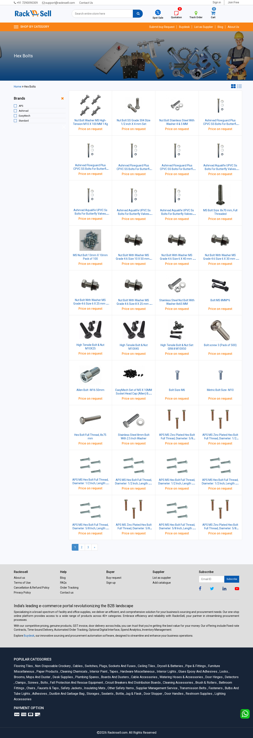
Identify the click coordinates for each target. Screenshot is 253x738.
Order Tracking (69, 587)
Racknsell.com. (118, 732)
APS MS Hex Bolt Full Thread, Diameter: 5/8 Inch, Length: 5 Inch (177, 528)
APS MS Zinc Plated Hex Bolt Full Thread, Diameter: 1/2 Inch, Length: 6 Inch (220, 438)
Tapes (113, 671)
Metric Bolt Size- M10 (220, 390)
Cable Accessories (144, 677)
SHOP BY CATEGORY (34, 26)
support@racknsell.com (60, 2)
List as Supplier (203, 26)
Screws (32, 682)
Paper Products (47, 671)
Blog (220, 26)
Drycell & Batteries (170, 666)
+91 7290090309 (27, 2)
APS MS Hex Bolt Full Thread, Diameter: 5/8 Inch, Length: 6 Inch (90, 528)
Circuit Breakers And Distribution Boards (132, 682)
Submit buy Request (162, 26)
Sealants (107, 694)
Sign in (217, 2)
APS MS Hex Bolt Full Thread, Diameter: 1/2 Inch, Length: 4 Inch (90, 483)
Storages (92, 694)
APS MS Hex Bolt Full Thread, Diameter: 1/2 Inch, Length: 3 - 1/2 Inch (176, 483)
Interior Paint (98, 671)
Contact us (67, 592)
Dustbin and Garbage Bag (66, 694)
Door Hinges (213, 677)
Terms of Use (22, 582)
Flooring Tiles (24, 666)
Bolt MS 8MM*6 (220, 300)
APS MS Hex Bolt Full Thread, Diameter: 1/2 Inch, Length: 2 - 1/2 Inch (220, 483)
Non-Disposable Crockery (53, 666)
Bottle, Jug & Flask (128, 694)
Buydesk (184, 26)
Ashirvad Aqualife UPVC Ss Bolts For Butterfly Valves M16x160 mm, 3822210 (220, 169)
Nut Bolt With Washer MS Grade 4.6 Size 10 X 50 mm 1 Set (134, 259)
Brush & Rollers (205, 682)
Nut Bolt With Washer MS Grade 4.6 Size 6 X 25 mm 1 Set (90, 303)
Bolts (44, 682)
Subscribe (232, 579)
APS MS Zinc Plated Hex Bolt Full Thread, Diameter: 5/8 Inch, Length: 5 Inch (134, 528)
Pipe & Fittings (195, 666)
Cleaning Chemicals (73, 671)
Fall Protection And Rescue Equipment (76, 682)
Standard (24, 120)
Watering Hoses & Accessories (181, 677)
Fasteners (215, 688)
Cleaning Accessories (177, 682)
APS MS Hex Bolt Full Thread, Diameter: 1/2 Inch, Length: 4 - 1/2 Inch (133, 483)
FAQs (63, 582)
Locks (223, 671)
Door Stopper (152, 694)
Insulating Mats (94, 688)
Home (17, 86)
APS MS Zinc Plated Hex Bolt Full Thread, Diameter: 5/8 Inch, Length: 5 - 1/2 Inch (220, 528)
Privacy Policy (22, 592)
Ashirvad (23, 110)
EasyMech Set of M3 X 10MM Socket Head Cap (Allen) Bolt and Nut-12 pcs (133, 393)
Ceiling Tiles (146, 666)
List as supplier (162, 577)
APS (21, 106)
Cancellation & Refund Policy (31, 587)
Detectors (231, 677)
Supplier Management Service (156, 688)
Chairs (30, 688)
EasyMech (24, 115)
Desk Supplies (62, 677)
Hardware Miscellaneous (137, 671)
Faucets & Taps (47, 688)
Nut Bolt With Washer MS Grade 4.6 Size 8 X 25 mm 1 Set (134, 304)
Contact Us (86, 2)
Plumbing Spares (87, 677)
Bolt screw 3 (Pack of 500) (220, 345)
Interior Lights (166, 671)
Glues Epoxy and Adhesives (197, 671)
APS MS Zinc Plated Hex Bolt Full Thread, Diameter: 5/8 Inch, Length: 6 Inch (177, 438)
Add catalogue (162, 582)
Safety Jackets (71, 688)
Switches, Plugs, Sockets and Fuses (109, 666)
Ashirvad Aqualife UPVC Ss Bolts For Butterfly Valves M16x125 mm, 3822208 (134, 214)
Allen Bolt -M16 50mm (90, 390)
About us (19, 577)
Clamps (20, 682)
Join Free (233, 2)
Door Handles (173, 694)
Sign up (111, 582)
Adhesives (39, 694)
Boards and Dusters (115, 677)
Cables (77, 666)
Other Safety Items (120, 688)
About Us (233, 26)
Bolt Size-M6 (177, 390)
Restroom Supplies (198, 694)
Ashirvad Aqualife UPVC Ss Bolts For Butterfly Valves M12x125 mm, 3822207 (177, 214)
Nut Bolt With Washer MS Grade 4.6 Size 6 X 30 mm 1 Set (220, 259)
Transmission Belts (192, 688)
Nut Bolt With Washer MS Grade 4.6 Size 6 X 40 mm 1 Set (177, 259)
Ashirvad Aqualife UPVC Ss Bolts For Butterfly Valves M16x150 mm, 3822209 (90, 214)
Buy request (113, 577)
